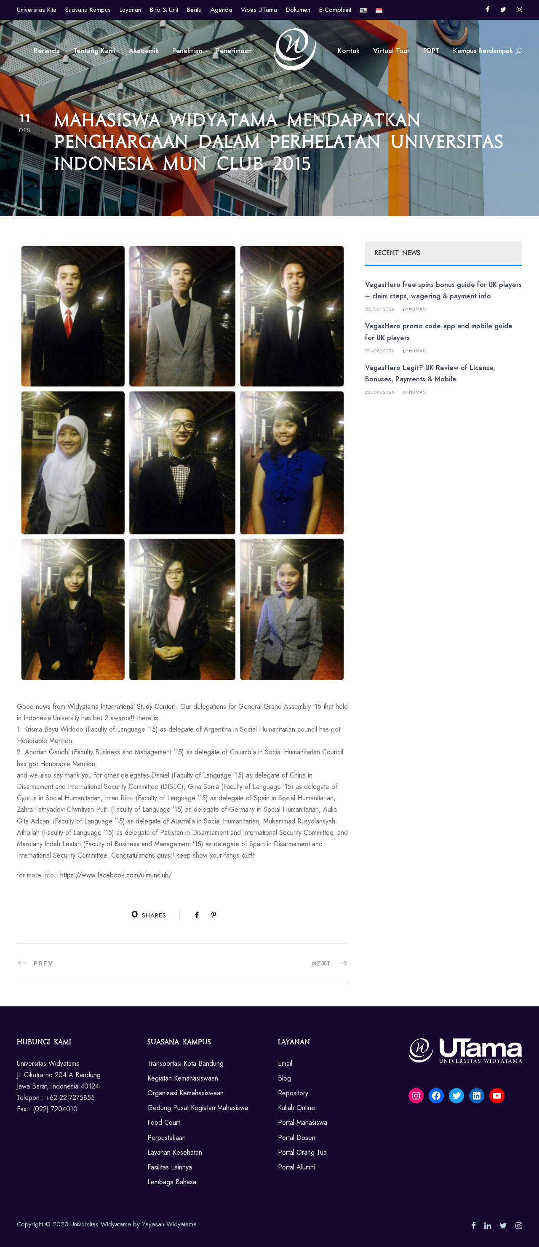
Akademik (144, 51)
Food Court (163, 1122)
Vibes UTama (259, 9)
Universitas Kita (36, 9)
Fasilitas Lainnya (169, 1167)
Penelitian (187, 51)
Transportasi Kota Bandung (185, 1063)
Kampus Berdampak (483, 51)
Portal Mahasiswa (302, 1122)
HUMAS (417, 309)
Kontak (349, 51)
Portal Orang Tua (302, 1152)
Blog (284, 1078)
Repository (293, 1093)
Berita (194, 9)
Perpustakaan (166, 1137)
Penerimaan (234, 51)
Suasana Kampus (88, 9)
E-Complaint (335, 9)
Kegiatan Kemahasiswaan (182, 1078)
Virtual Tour (391, 51)
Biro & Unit (164, 9)
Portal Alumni (296, 1167)
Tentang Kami (94, 51)
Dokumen (298, 9)
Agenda (221, 9)
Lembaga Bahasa (171, 1182)
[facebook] (488, 9)
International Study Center (137, 706)
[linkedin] (487, 1226)
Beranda (47, 51)
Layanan (130, 9)
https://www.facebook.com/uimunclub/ (116, 875)
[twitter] (503, 9)
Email (285, 1063)
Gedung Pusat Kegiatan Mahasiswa (197, 1108)
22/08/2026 (380, 309)
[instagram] (519, 9)
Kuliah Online (296, 1108)
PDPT (431, 51)
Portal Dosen (296, 1137)
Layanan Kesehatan (174, 1152)
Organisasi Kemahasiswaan (185, 1093)
